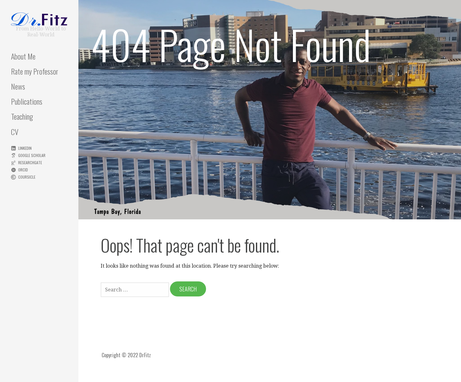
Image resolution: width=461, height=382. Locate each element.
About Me (23, 56)
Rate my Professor (34, 71)
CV (15, 131)
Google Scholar (31, 155)
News (18, 86)
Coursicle (26, 177)
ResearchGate (30, 162)
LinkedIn (25, 148)
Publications (26, 101)
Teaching (22, 116)
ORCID (23, 169)
